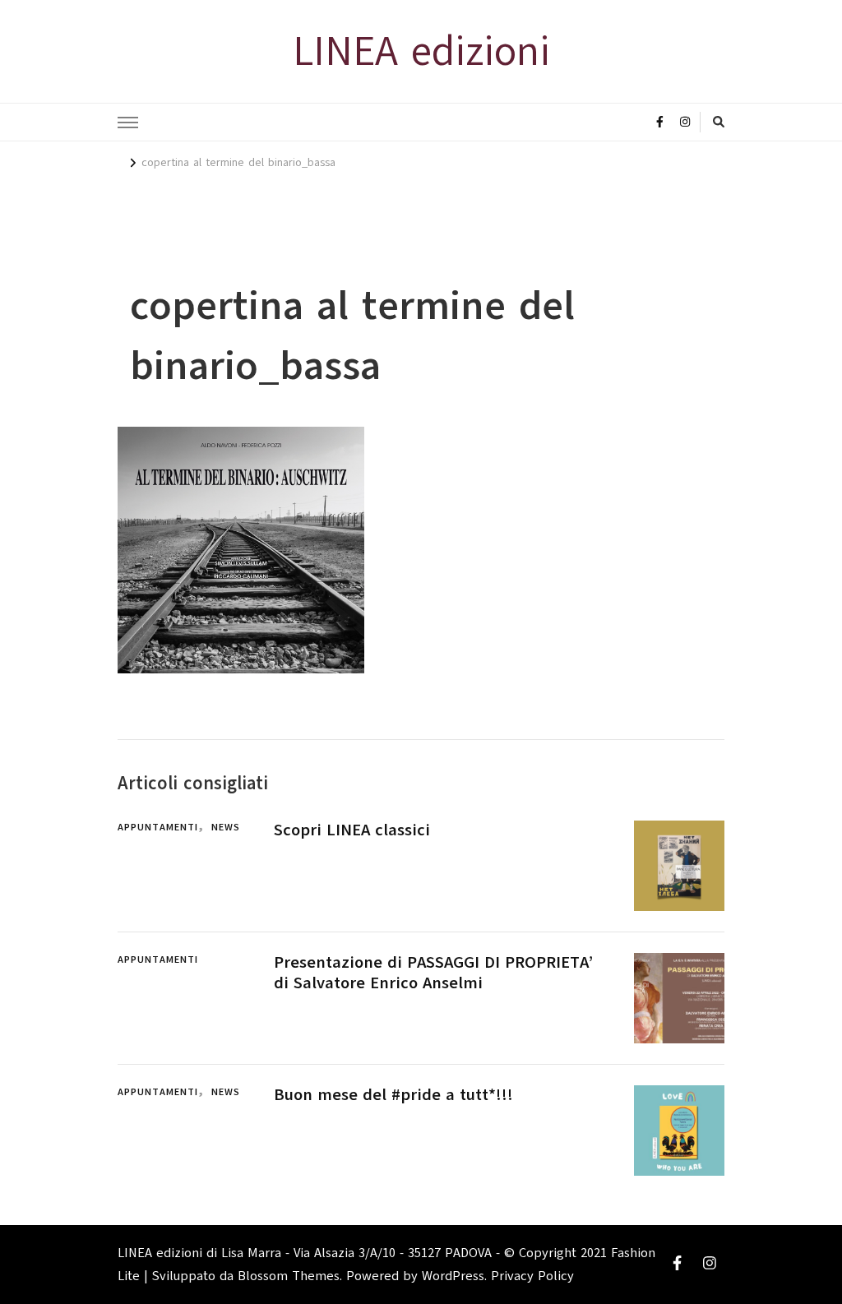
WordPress (453, 1276)
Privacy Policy (532, 1276)
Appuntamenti (158, 827)
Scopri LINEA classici (352, 830)
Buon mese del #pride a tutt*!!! (393, 1095)
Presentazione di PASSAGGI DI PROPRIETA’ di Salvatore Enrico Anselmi (433, 972)
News (225, 827)
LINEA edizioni (421, 51)
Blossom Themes (289, 1276)
